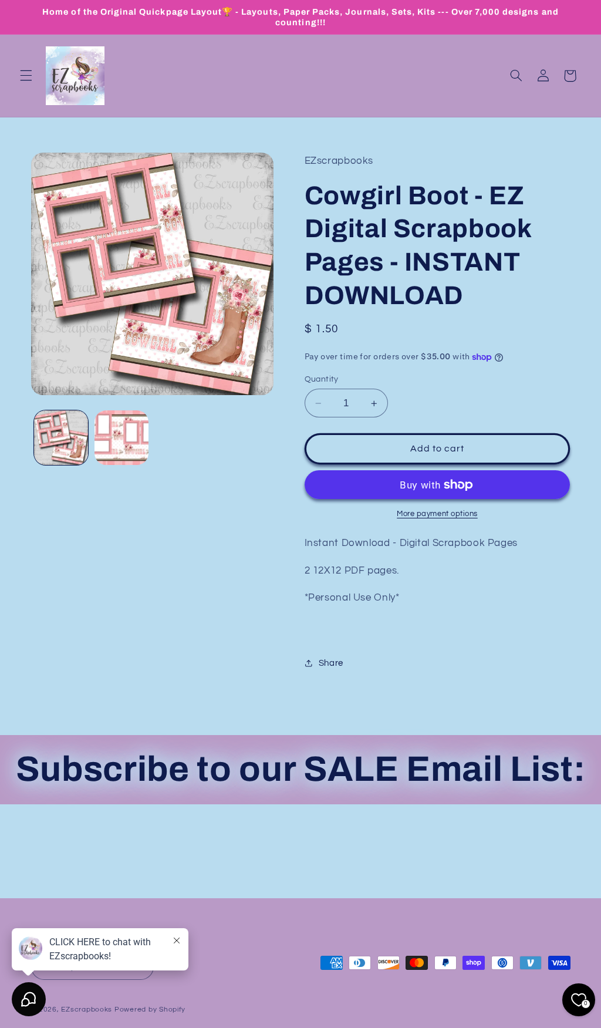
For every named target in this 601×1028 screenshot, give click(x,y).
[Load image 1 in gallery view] (61, 437)
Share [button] (331, 663)
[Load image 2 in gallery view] (121, 437)
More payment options (437, 514)
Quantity (322, 379)
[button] (25, 75)
